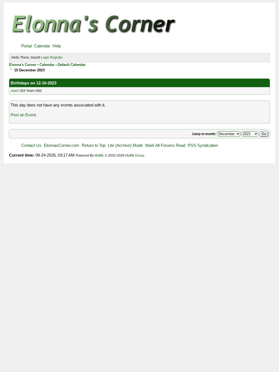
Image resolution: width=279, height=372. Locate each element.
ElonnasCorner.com (61, 145)
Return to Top (93, 145)
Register (56, 57)
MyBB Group (134, 155)
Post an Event (23, 114)
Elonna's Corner (22, 65)
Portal (26, 46)
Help (57, 46)
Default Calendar (72, 65)
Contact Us (31, 145)
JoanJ (15, 91)
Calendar (42, 46)
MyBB (99, 155)
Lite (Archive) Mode (125, 145)
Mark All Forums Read (165, 145)
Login (45, 57)
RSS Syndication (203, 145)
